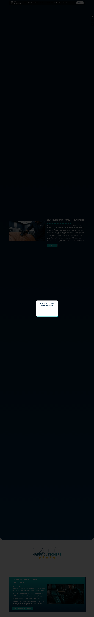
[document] (47, 308)
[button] (56, 302)
